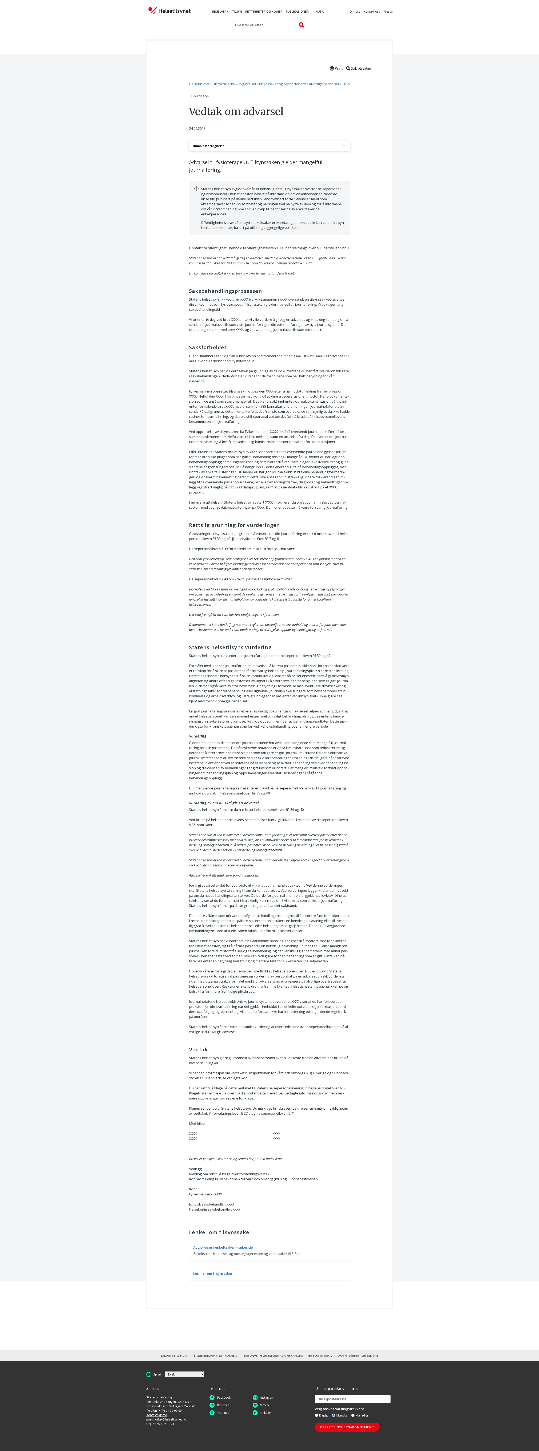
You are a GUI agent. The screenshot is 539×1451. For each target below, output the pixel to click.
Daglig (323, 1415)
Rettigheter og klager (264, 11)
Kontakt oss (372, 11)
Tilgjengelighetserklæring (215, 1356)
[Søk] (301, 25)
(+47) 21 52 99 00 (170, 1411)
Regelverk (220, 11)
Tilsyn (237, 11)
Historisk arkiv (320, 1356)
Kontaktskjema (156, 1415)
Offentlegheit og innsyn (358, 1356)
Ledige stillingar (174, 1356)
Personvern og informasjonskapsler (273, 1356)
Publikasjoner (297, 11)
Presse (388, 11)
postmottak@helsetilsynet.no (166, 1419)
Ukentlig (341, 1415)
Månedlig (361, 1415)
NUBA (319, 11)
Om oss (355, 11)
